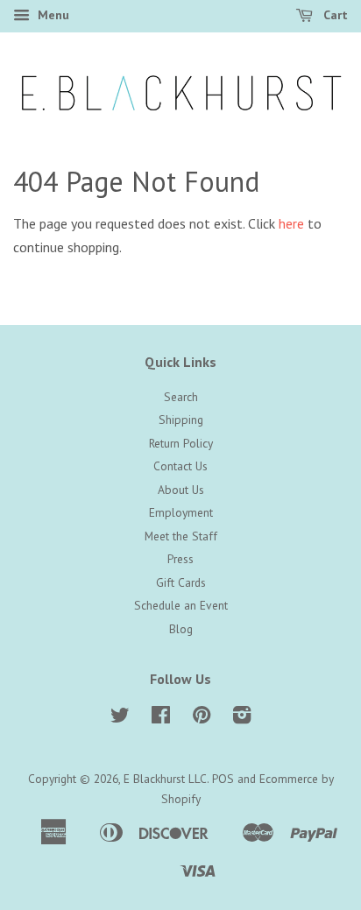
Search (181, 397)
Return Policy (181, 443)
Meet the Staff (181, 536)
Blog (181, 629)
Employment (181, 512)
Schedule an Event (181, 605)
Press (180, 559)
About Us (181, 489)
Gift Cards (181, 582)
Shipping (181, 419)
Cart (334, 15)
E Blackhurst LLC (165, 779)
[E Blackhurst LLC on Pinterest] (201, 718)
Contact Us (180, 466)
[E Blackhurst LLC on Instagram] (241, 718)
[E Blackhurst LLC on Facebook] (161, 718)
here (291, 223)
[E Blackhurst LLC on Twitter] (120, 718)
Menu (51, 15)
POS (223, 779)
